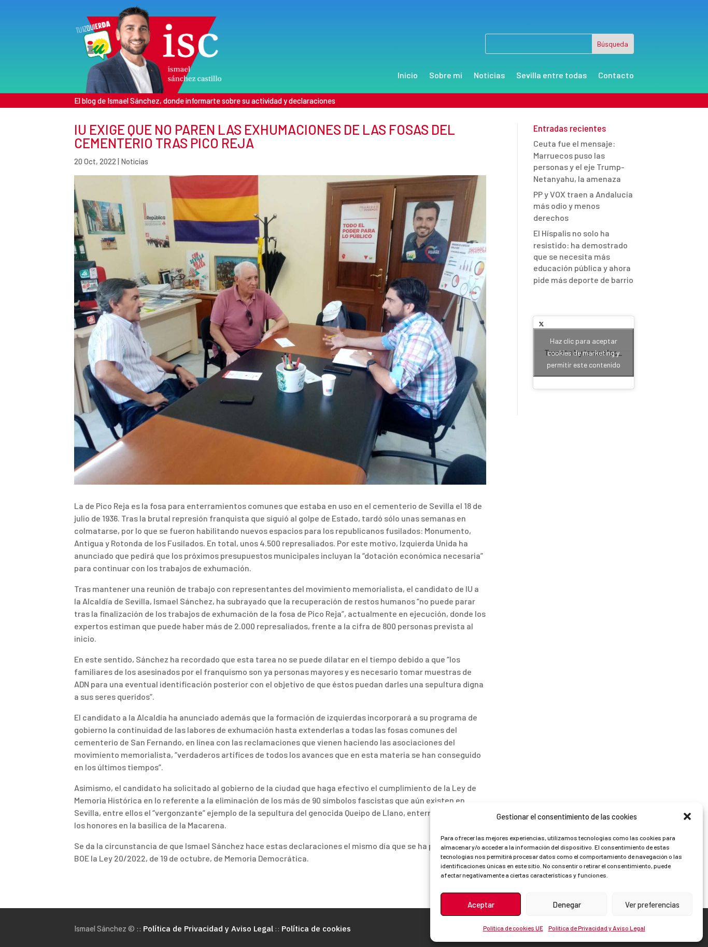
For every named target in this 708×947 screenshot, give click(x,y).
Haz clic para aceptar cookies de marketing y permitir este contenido (583, 352)
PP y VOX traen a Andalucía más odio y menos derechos (583, 205)
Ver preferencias (652, 904)
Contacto (616, 76)
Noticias (489, 76)
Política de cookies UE (513, 927)
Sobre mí (445, 76)
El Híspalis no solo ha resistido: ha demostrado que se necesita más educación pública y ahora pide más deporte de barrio (583, 256)
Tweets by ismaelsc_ (583, 352)
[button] (687, 816)
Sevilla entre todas (551, 76)
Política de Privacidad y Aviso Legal (596, 927)
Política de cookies (316, 929)
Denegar (567, 904)
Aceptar (481, 904)
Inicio (408, 76)
